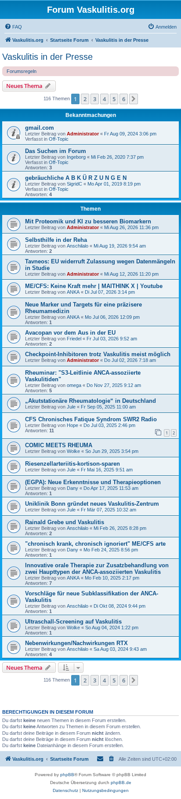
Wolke (73, 451)
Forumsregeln (21, 71)
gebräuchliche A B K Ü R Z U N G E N (76, 178)
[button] (133, 99)
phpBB (67, 774)
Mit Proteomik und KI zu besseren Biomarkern (88, 221)
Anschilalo (77, 245)
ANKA (73, 292)
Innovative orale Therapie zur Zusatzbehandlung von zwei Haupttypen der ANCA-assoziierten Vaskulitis (97, 568)
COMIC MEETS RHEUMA (58, 445)
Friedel (74, 338)
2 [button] (85, 99)
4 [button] (104, 99)
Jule (71, 406)
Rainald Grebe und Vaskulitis (64, 522)
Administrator (83, 133)
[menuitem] (13, 27)
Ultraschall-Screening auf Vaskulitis (73, 621)
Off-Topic (59, 139)
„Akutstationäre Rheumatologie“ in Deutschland (90, 401)
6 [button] (123, 99)
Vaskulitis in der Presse (47, 57)
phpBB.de (121, 782)
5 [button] (114, 99)
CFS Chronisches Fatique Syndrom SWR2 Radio (91, 419)
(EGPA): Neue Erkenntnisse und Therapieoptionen (93, 482)
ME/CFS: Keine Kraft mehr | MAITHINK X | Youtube (94, 286)
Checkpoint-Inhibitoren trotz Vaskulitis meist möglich (97, 354)
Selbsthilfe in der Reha (56, 240)
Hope (72, 425)
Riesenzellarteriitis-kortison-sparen (72, 463)
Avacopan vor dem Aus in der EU (70, 332)
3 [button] (94, 99)
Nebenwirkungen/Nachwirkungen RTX (76, 643)
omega (74, 385)
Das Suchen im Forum (55, 151)
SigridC (74, 183)
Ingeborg (76, 157)
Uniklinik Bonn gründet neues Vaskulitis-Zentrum (92, 503)
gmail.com (39, 127)
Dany (72, 488)
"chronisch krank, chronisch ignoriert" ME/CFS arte (95, 543)
